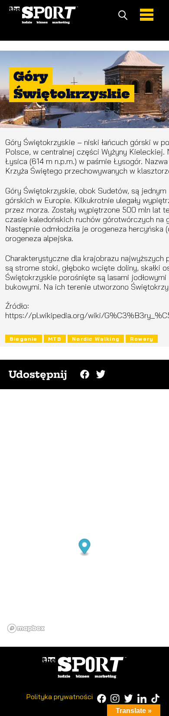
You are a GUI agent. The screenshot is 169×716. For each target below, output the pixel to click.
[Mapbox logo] (26, 628)
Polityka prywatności (59, 696)
